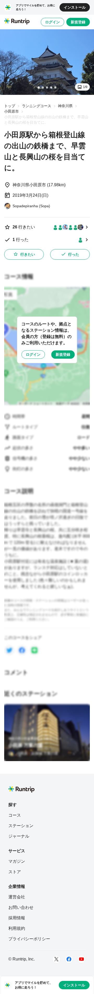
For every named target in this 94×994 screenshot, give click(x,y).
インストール (75, 7)
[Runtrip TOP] (17, 21)
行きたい (27, 254)
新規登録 (78, 22)
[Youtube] (81, 959)
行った (73, 254)
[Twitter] (56, 959)
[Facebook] (69, 959)
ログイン (52, 22)
